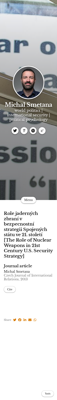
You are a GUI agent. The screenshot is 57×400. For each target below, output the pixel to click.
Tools (48, 393)
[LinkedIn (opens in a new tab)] (24, 319)
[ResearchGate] (42, 130)
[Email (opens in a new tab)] (30, 319)
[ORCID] (33, 130)
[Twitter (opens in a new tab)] (14, 319)
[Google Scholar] (24, 130)
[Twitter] (15, 130)
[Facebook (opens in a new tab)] (19, 319)
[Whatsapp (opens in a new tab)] (35, 319)
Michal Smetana (28, 104)
